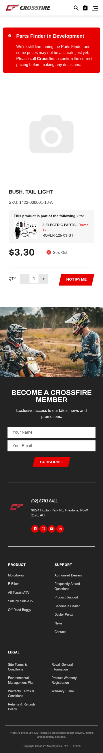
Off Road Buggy (19, 610)
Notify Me (76, 279)
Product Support (66, 597)
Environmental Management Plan (21, 680)
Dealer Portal (63, 614)
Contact (60, 632)
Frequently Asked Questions (67, 586)
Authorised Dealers (68, 575)
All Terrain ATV (19, 592)
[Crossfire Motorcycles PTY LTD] (28, 7)
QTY (12, 279)
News (58, 623)
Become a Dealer (67, 606)
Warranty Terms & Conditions (21, 693)
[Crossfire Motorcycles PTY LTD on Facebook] (35, 529)
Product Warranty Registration (64, 680)
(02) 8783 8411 (44, 501)
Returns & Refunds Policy (22, 706)
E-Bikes (14, 584)
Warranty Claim (63, 691)
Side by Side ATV (21, 601)
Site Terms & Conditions (17, 667)
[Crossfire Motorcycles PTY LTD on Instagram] (43, 529)
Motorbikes (16, 575)
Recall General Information (62, 667)
